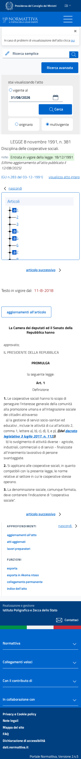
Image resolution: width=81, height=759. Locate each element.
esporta (12, 568)
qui (73, 40)
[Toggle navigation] (68, 19)
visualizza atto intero (64, 177)
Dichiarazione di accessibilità (24, 740)
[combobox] (40, 53)
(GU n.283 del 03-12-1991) (22, 177)
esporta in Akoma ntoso (23, 575)
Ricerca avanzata (60, 67)
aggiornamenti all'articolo (26, 312)
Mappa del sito (13, 727)
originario (26, 124)
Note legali (10, 720)
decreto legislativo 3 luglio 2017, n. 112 (40, 433)
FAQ (6, 733)
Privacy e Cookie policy (19, 714)
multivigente (59, 124)
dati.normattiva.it (15, 747)
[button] (55, 97)
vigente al (20, 90)
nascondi (15, 188)
